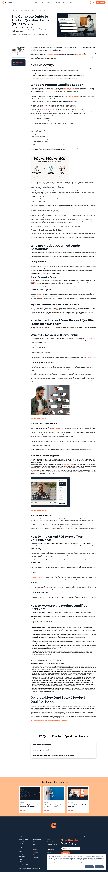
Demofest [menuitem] (35, 854)
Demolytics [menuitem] (21, 854)
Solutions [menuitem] (21, 859)
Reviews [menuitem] (35, 849)
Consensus (48, 377)
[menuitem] (50, 849)
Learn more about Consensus (38, 418)
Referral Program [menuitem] (23, 864)
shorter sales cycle (46, 109)
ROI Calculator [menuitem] (22, 862)
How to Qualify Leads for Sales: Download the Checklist (29, 805)
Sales (17, 10)
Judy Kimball (21, 47)
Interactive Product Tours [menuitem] (24, 846)
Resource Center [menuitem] (37, 839)
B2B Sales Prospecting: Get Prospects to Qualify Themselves (52, 806)
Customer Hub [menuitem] (50, 842)
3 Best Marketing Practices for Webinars (77, 805)
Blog (13, 10)
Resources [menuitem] (36, 837)
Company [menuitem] (49, 837)
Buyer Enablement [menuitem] (23, 839)
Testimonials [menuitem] (36, 847)
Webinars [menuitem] (35, 852)
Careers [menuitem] (49, 847)
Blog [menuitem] (34, 844)
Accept (89, 866)
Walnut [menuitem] (49, 852)
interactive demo (73, 96)
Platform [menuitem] (21, 837)
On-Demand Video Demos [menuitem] (23, 850)
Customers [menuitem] (35, 842)
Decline (99, 866)
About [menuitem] (48, 839)
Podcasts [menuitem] (35, 857)
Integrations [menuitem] (22, 856)
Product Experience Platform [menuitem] (24, 842)
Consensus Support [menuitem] (52, 844)
